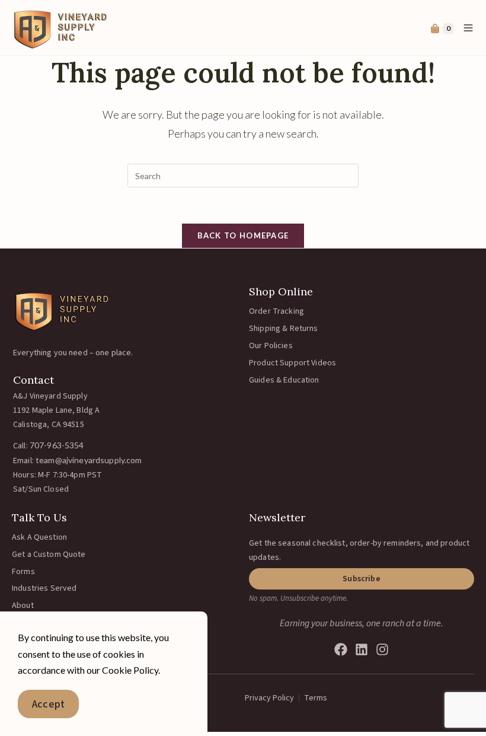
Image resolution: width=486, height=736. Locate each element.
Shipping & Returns (283, 328)
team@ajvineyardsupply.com (89, 460)
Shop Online (281, 291)
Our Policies (271, 346)
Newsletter (277, 517)
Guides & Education (284, 380)
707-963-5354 (57, 445)
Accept (48, 704)
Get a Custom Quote (49, 554)
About (23, 605)
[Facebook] (340, 649)
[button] (361, 579)
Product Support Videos (292, 363)
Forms (23, 572)
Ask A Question (39, 537)
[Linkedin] (361, 649)
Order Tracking (276, 311)
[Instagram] (382, 649)
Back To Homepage (243, 235)
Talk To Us (39, 517)
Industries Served (44, 588)
